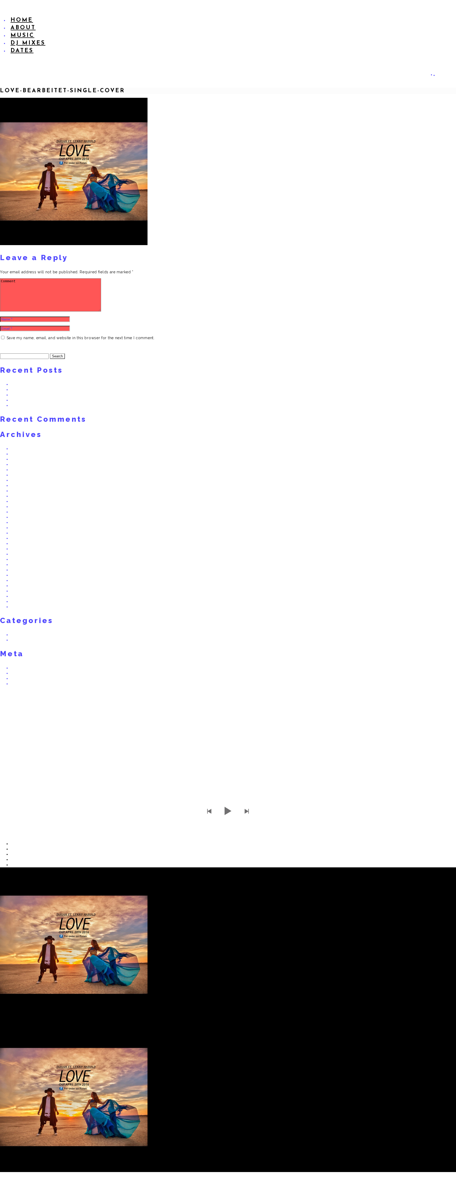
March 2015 (20, 580)
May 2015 (19, 570)
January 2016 (22, 528)
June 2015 (19, 564)
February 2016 (23, 522)
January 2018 (22, 464)
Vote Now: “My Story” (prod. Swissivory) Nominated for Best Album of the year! (78, 405)
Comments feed (24, 678)
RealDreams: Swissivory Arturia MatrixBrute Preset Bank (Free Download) (72, 400)
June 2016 (19, 501)
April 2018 (19, 454)
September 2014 (25, 607)
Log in (16, 668)
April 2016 (19, 512)
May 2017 (19, 485)
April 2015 (19, 575)
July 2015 (19, 559)
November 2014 (24, 596)
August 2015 (21, 554)
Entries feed (21, 673)
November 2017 (24, 475)
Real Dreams (21, 635)
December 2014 (24, 591)
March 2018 (21, 459)
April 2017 (19, 491)
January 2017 (22, 496)
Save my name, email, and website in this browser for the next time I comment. (81, 338)
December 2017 (24, 470)
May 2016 (19, 506)
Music (22, 35)
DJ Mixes (28, 43)
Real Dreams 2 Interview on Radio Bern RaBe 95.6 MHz (57, 389)
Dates (22, 51)
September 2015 (25, 549)
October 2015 (22, 543)
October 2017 (22, 480)
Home (22, 20)
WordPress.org (23, 684)
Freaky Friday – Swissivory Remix (39, 395)
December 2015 (24, 533)
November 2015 (24, 538)
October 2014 (22, 601)
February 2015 (23, 586)
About (23, 28)
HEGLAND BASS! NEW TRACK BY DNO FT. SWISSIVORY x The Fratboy (70, 384)
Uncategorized (23, 640)
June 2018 (19, 448)
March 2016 (21, 517)
